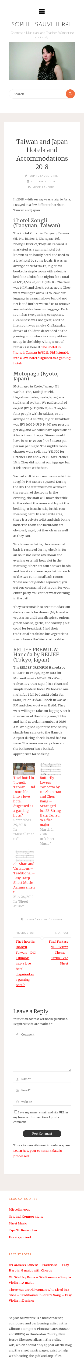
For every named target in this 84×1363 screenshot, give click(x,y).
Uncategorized (20, 1237)
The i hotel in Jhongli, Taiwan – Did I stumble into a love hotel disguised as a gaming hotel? (24, 796)
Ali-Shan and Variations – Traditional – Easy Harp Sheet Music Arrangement (24, 878)
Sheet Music (18, 1223)
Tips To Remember (23, 1230)
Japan (29, 919)
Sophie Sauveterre (42, 25)
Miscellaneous (43, 187)
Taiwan (56, 919)
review (42, 919)
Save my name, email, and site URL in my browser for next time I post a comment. (40, 1117)
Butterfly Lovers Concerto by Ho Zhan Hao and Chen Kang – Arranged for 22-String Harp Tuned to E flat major (50, 801)
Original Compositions (26, 1216)
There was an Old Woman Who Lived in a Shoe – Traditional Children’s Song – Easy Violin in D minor (40, 1295)
